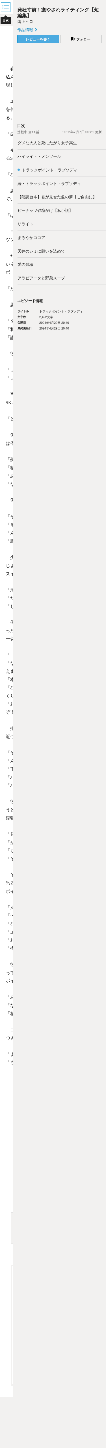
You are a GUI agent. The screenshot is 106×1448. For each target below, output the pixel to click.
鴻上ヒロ (25, 21)
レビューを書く (38, 39)
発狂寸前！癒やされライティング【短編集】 (58, 12)
